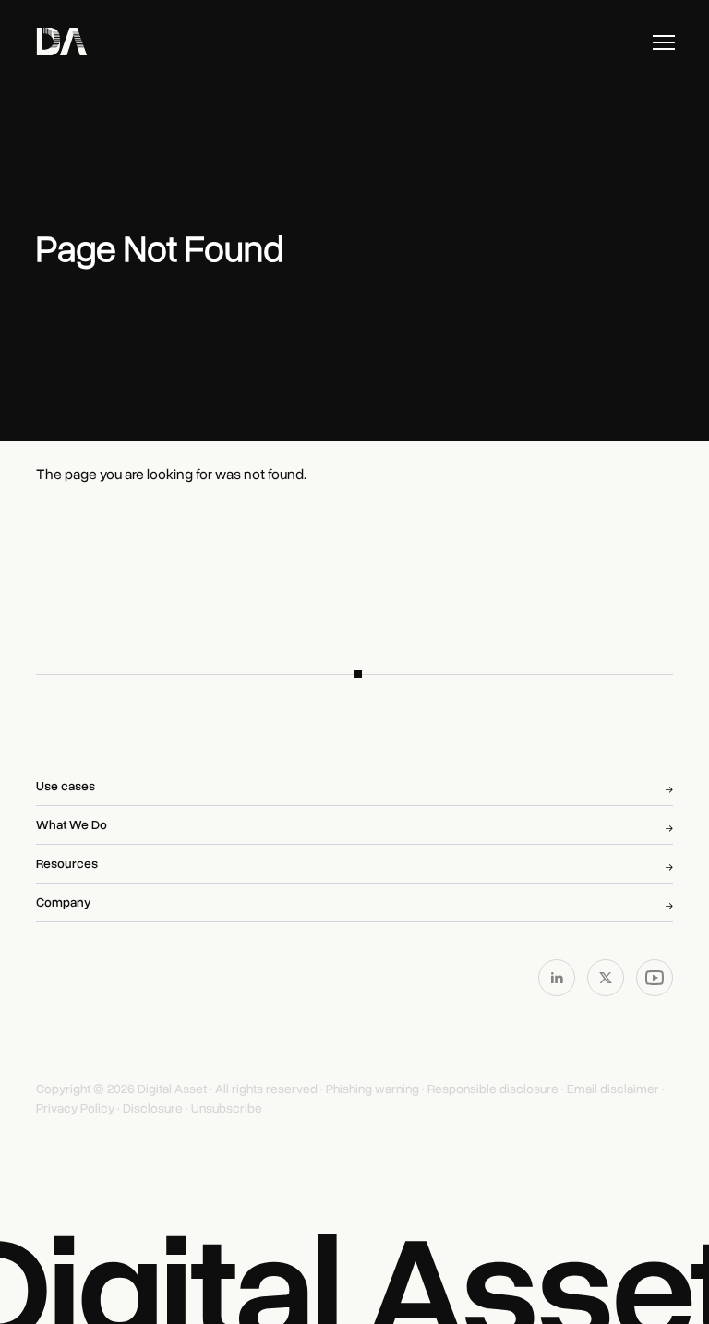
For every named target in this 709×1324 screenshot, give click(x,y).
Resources (67, 864)
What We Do (71, 825)
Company (63, 902)
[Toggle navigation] (664, 42)
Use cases (65, 786)
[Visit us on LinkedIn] (558, 977)
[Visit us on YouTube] (654, 977)
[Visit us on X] (607, 977)
